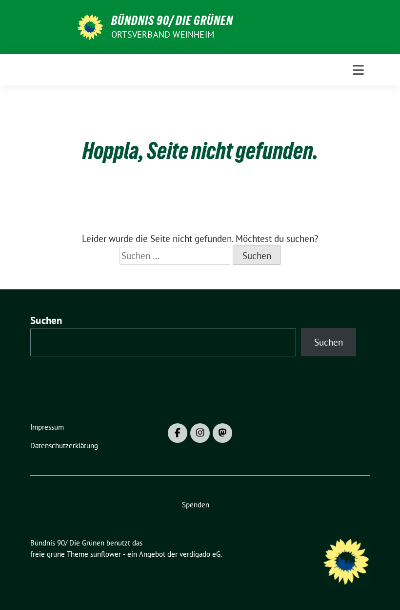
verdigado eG (200, 554)
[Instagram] (200, 433)
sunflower (105, 554)
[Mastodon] (222, 433)
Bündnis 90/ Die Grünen (172, 20)
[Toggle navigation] (358, 70)
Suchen (46, 320)
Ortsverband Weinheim (162, 34)
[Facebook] (177, 433)
